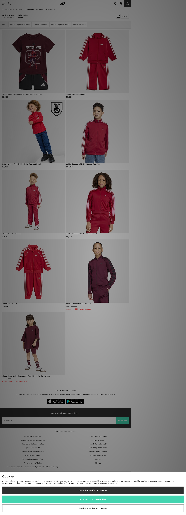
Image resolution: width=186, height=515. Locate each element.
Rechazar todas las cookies (93, 508)
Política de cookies (109, 483)
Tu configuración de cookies (93, 490)
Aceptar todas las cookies (93, 499)
